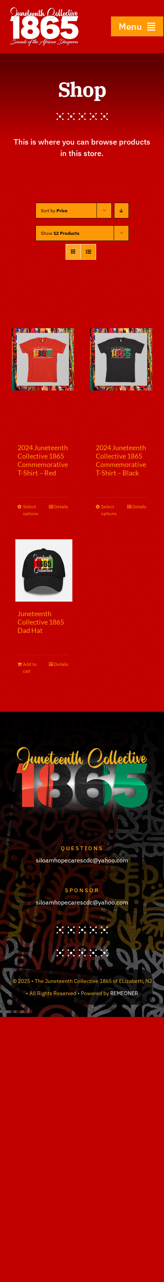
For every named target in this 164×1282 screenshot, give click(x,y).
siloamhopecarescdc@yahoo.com (82, 860)
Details (61, 506)
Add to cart (30, 667)
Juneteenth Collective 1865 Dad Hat (41, 621)
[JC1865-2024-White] (44, 9)
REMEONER (124, 993)
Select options (31, 510)
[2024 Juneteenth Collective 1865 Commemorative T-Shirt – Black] (121, 359)
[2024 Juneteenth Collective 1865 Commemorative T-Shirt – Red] (43, 359)
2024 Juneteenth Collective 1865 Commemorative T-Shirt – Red (43, 460)
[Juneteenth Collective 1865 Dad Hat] (43, 570)
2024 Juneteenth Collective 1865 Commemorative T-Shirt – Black (121, 460)
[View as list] (88, 251)
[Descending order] (121, 210)
